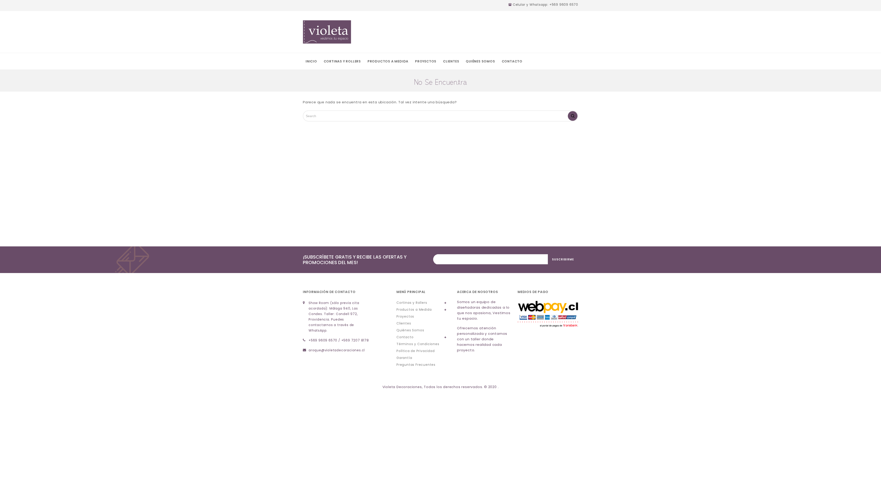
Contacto (512, 61)
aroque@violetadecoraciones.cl (337, 350)
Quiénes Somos (480, 61)
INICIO (311, 61)
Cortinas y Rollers (342, 61)
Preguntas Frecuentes (415, 364)
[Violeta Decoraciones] (327, 32)
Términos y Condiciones (417, 344)
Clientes (451, 61)
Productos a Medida (388, 61)
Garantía (404, 357)
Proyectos (425, 61)
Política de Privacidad (415, 351)
